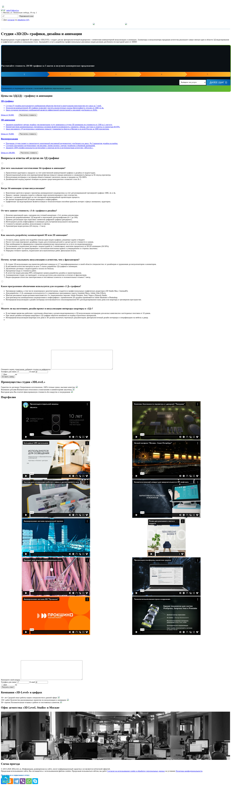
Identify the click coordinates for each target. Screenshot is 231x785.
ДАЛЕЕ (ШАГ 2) (218, 82)
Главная (77, 24)
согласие (11, 20)
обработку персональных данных (31, 374)
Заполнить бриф (154, 24)
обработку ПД (23, 20)
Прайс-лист (106, 24)
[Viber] (23, 781)
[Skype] (35, 781)
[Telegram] (16, 781)
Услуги (89, 24)
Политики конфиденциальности (189, 771)
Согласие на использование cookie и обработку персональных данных (136, 771)
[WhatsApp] (29, 781)
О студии (120, 24)
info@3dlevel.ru (12, 10)
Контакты (138, 24)
